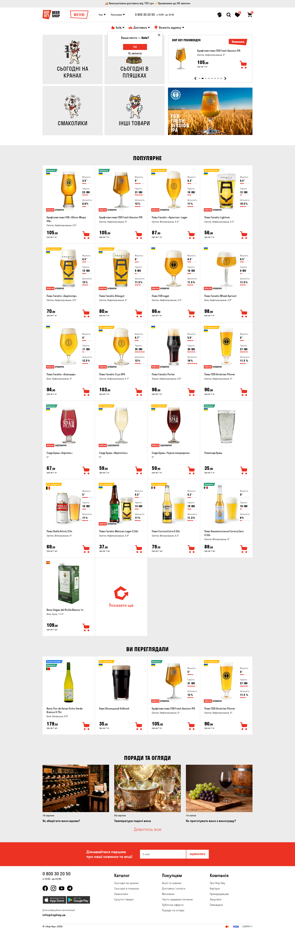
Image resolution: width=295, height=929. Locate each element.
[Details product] (180, 59)
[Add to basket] (243, 65)
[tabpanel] (210, 59)
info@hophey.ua (54, 915)
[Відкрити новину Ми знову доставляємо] (210, 134)
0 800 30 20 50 (145, 14)
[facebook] (45, 888)
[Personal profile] (219, 15)
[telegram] (70, 888)
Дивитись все (147, 829)
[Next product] (225, 78)
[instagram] (53, 888)
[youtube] (61, 888)
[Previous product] (195, 78)
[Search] (228, 15)
